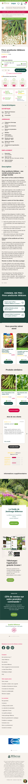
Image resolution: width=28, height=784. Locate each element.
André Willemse (5, 659)
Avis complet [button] (7, 441)
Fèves (3, 180)
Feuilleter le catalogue (7, 720)
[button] (4, 54)
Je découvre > (10, 580)
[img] (7, 421)
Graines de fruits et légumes (8, 214)
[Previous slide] (1, 433)
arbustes (17, 763)
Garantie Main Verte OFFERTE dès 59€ (14, 0)
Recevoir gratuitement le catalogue (10, 717)
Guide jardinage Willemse (8, 715)
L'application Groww (6, 710)
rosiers (21, 763)
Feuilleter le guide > (14, 523)
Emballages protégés (7, 671)
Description (6, 167)
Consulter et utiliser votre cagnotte (10, 683)
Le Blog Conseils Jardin (7, 705)
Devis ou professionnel (7, 725)
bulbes (14, 763)
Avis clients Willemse (7, 664)
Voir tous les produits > (14, 410)
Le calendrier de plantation (8, 708)
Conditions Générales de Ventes (9, 686)
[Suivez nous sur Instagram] (8, 647)
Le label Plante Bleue (7, 669)
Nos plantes (4, 662)
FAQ (3, 674)
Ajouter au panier (8, 362)
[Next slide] (27, 433)
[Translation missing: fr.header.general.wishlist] (18, 3)
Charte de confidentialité (7, 691)
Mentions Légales (6, 693)
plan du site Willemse (18, 775)
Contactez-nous (5, 722)
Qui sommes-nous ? (6, 657)
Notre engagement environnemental (10, 667)
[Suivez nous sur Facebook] (3, 647)
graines (11, 763)
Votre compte (5, 681)
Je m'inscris (14, 614)
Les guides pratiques (7, 713)
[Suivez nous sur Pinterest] (12, 647)
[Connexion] (21, 3)
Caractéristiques (8, 105)
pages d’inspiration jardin (13, 771)
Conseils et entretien (6, 727)
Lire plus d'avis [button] (14, 446)
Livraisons (4, 703)
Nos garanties (5, 700)
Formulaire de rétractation (8, 688)
